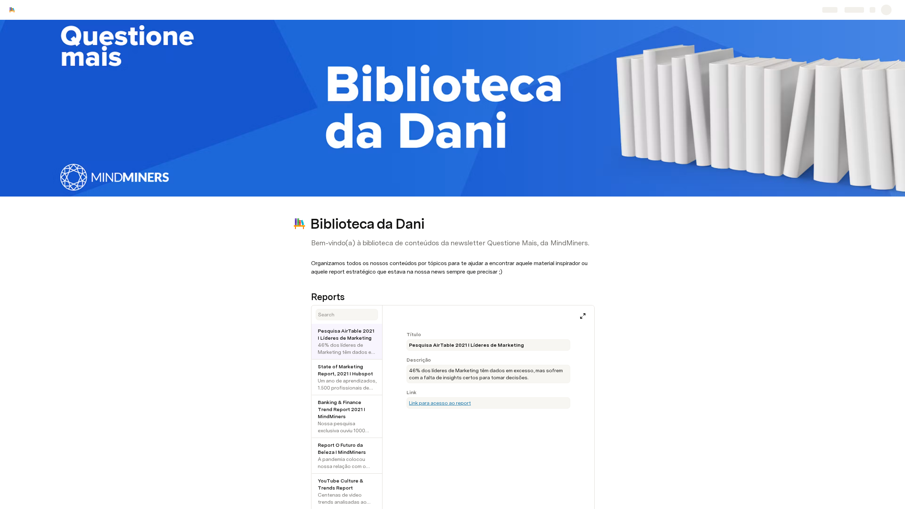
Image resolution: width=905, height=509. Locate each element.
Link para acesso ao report (440, 403)
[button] (315, 208)
